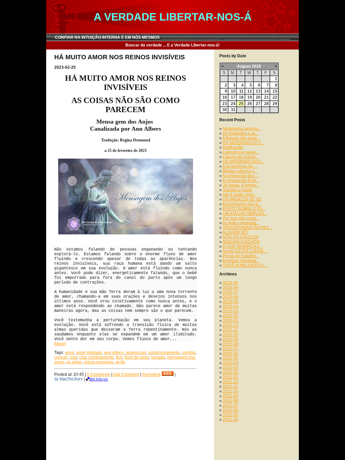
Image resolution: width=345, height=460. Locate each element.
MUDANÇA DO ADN (241, 241)
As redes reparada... (240, 223)
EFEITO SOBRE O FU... (244, 208)
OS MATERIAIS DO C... (244, 142)
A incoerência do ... (239, 166)
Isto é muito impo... (240, 194)
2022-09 (230, 339)
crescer (60, 357)
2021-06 (230, 410)
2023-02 (230, 316)
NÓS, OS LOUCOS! (240, 237)
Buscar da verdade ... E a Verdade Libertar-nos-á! (172, 45)
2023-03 (230, 311)
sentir (120, 362)
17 (233, 97)
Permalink (151, 374)
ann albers (114, 352)
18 (241, 97)
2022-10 (230, 334)
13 (258, 91)
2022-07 (230, 349)
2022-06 (230, 353)
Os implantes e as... (240, 133)
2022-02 (230, 372)
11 (241, 91)
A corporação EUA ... (241, 180)
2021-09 (230, 396)
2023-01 (230, 320)
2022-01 (230, 377)
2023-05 (230, 301)
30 (224, 109)
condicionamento (164, 352)
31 (233, 109)
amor (69, 352)
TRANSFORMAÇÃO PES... (247, 227)
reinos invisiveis (98, 362)
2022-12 (230, 325)
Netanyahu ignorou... (242, 128)
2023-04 (230, 306)
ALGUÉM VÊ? (235, 232)
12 (249, 91)
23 (224, 103)
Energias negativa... (241, 260)
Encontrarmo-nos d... (242, 204)
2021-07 (230, 405)
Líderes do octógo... (241, 157)
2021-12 (230, 382)
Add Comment (126, 374)
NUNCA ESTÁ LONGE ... (245, 251)
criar (73, 357)
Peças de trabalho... (241, 256)
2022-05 (230, 358)
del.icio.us (98, 379)
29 (275, 103)
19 (249, 97)
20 (258, 97)
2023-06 (230, 297)
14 (266, 91)
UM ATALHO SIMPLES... (245, 213)
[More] (60, 343)
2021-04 (230, 419)
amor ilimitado (89, 352)
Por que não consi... (241, 218)
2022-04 (230, 363)
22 (275, 97)
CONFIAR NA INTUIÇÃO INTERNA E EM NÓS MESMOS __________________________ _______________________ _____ (172, 37)
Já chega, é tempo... (241, 185)
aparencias (136, 352)
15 (275, 91)
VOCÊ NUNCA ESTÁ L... (245, 265)
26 (249, 103)
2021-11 (230, 386)
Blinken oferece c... (240, 171)
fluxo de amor (136, 357)
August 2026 (249, 66)
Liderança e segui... (241, 152)
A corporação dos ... (240, 175)
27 (258, 103)
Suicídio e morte (237, 190)
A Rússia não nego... (241, 138)
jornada (158, 357)
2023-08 (230, 287)
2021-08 (230, 400)
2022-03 (230, 367)
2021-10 (230, 391)
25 (241, 103)
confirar (188, 352)
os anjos (74, 362)
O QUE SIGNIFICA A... (242, 246)
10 (233, 91)
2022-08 (230, 344)
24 (233, 103)
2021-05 (230, 415)
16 (224, 97)
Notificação (233, 147)
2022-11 (230, 330)
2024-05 (230, 283)
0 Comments (98, 374)
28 (266, 103)
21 (266, 97)
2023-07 (230, 292)
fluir (119, 357)
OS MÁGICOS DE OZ (242, 199)
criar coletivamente (96, 357)
